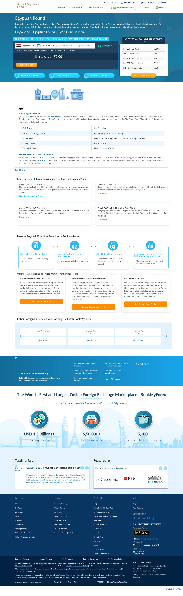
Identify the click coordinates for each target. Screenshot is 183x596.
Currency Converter (93, 7)
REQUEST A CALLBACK (30, 76)
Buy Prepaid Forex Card (145, 304)
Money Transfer (59, 508)
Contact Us (19, 512)
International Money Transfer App (105, 516)
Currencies (97, 529)
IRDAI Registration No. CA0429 (77, 566)
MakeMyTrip (38, 563)
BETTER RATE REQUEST (100, 76)
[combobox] (25, 46)
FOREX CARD (78, 39)
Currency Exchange (61, 504)
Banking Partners (21, 529)
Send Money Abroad (41, 302)
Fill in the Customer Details (73, 255)
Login (141, 3)
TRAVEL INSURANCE (99, 39)
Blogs (135, 504)
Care (133, 3)
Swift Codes (98, 533)
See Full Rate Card (145, 75)
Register (151, 3)
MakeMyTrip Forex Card (23, 533)
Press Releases (138, 508)
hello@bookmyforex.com (117, 582)
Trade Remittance (60, 529)
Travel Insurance (60, 520)
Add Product (107, 46)
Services (60, 7)
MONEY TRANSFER (58, 39)
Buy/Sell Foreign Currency (93, 307)
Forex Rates (129, 8)
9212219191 (111, 3)
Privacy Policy (73, 582)
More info (102, 194)
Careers (17, 516)
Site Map (97, 541)
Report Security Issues (101, 553)
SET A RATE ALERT (65, 76)
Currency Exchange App (102, 512)
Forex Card (58, 512)
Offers (161, 8)
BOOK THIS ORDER (26, 65)
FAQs (146, 8)
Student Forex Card (61, 516)
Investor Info (19, 520)
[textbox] (25, 45)
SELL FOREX (39, 39)
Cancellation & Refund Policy (104, 508)
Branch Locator (99, 549)
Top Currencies (75, 7)
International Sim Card (62, 524)
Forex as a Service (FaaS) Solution (66, 533)
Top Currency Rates (115, 559)
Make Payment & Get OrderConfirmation (150, 255)
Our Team (18, 508)
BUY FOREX (23, 39)
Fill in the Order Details (37, 254)
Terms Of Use (98, 537)
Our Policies (19, 524)
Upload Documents (111, 254)
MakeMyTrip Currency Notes (25, 537)
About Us (18, 504)
